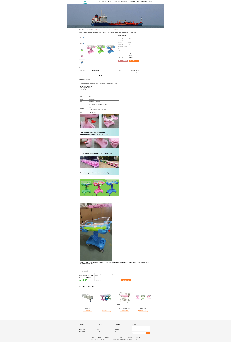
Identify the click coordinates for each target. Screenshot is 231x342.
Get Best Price (123, 60)
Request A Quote (141, 1)
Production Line (117, 327)
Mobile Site (138, 337)
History (98, 329)
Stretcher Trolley (82, 331)
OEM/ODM (117, 329)
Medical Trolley (82, 329)
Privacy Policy (129, 337)
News (114, 337)
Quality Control (124, 1)
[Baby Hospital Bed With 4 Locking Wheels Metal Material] (106, 297)
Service (98, 331)
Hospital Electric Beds (83, 333)
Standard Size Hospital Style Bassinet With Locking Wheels (87, 308)
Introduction (99, 327)
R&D (115, 331)
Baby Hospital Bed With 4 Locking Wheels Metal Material (106, 308)
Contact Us (132, 1)
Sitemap (120, 337)
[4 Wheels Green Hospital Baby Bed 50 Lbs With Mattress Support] (124, 297)
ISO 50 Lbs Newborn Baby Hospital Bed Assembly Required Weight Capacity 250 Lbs (143, 308)
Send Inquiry (126, 280)
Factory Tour (117, 1)
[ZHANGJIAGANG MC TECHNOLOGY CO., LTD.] (85, 2)
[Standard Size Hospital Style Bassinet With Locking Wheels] (87, 297)
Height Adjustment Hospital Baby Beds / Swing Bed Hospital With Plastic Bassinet (108, 29)
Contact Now (135, 60)
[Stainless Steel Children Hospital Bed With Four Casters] (101, 56)
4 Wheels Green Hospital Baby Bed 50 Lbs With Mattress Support (124, 308)
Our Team (99, 333)
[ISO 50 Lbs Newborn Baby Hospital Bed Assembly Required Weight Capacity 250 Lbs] (143, 297)
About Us (110, 1)
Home (98, 1)
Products (104, 1)
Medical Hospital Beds (83, 327)
